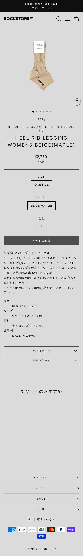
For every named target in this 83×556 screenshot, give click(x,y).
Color (41, 197)
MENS (40, 488)
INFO (40, 509)
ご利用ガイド (41, 351)
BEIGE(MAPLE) (41, 205)
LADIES (40, 477)
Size (41, 176)
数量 (42, 218)
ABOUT (40, 498)
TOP (40, 119)
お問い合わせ (41, 360)
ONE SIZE (41, 184)
